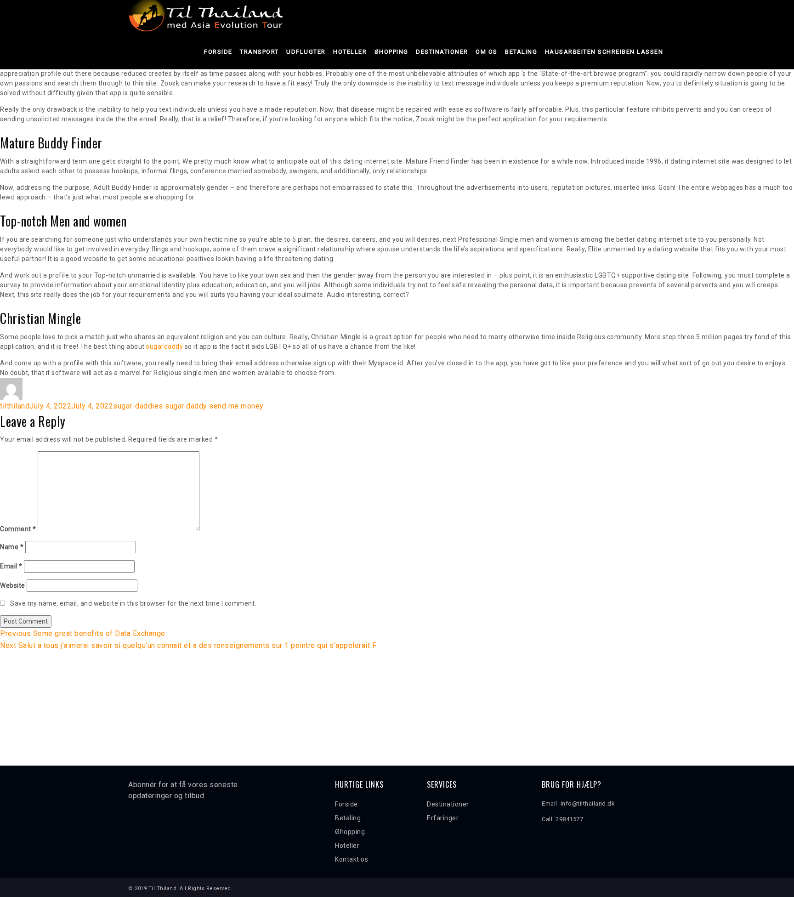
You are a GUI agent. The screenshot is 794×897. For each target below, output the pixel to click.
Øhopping (391, 51)
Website (12, 585)
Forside (218, 51)
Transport (259, 51)
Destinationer (442, 51)
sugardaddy (164, 346)
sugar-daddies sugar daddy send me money (188, 406)
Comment (18, 529)
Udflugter (306, 51)
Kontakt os (351, 859)
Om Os (487, 51)
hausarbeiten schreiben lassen (604, 51)
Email (11, 566)
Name (11, 547)
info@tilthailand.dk (588, 803)
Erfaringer (443, 818)
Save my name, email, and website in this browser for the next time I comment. (133, 603)
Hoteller (350, 51)
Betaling (521, 51)
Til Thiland (162, 888)
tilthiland (14, 406)
